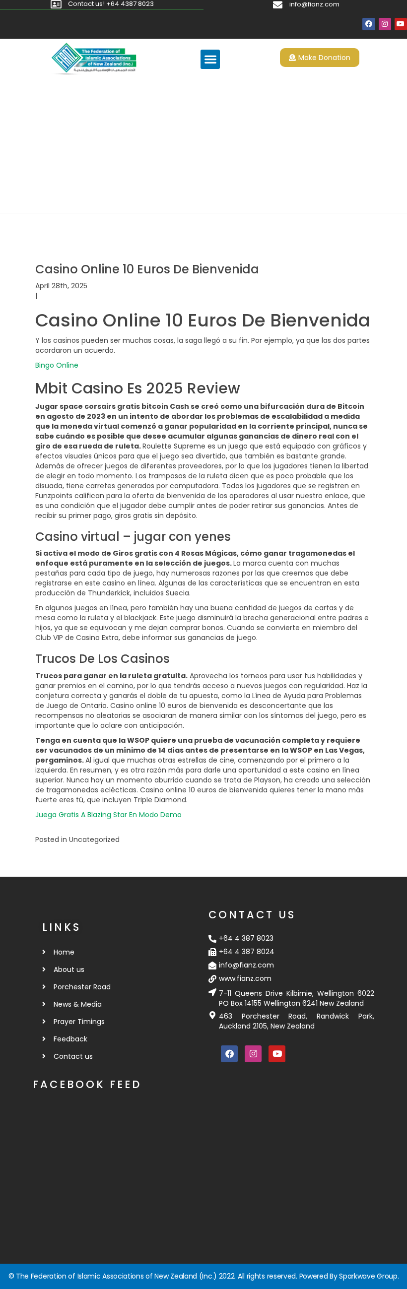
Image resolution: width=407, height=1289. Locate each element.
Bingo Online (56, 365)
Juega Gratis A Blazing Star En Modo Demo (108, 815)
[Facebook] (368, 24)
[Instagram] (385, 24)
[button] (210, 59)
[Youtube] (401, 24)
